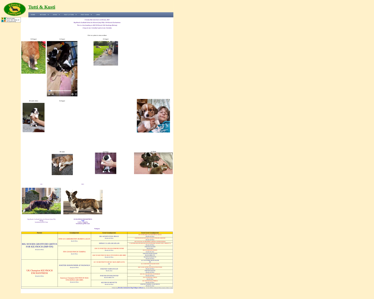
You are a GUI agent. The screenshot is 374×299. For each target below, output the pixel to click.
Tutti (83, 220)
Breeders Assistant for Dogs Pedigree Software (131, 287)
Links (98, 14)
